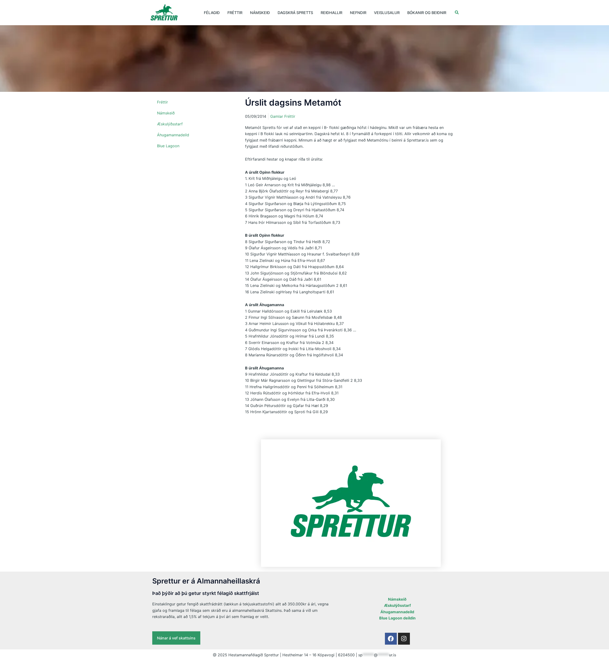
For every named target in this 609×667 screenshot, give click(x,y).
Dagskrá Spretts (295, 12)
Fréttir (234, 12)
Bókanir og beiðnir (426, 12)
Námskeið (260, 12)
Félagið (212, 12)
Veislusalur (387, 12)
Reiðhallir (331, 12)
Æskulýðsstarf (170, 124)
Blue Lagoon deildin (397, 618)
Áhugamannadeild (173, 134)
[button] (457, 12)
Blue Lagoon (168, 145)
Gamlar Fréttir (282, 116)
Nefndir (358, 12)
